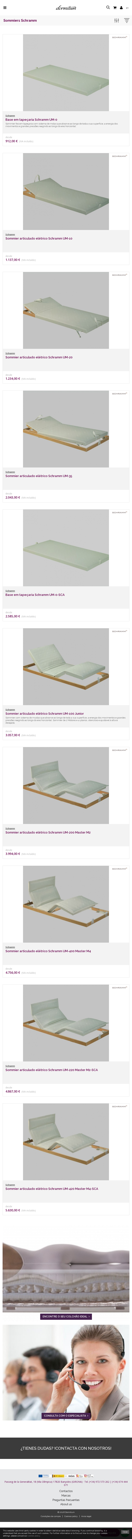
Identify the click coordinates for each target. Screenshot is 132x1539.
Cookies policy (71, 1516)
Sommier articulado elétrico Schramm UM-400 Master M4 (48, 951)
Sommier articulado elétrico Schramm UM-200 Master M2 (48, 832)
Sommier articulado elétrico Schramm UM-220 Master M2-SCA (52, 1070)
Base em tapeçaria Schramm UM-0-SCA (35, 595)
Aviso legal (86, 1516)
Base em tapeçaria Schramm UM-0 (31, 119)
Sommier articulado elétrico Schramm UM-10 (39, 238)
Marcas (66, 1495)
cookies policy (34, 1536)
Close (125, 1532)
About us (66, 1504)
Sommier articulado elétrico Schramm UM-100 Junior (45, 713)
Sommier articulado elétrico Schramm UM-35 (39, 476)
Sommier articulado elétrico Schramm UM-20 (39, 357)
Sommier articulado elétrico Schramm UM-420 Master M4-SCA (52, 1189)
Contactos (66, 1491)
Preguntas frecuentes (66, 1500)
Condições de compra (51, 1516)
